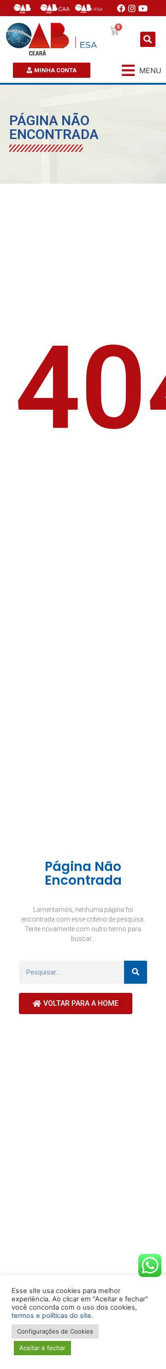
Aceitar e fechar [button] (42, 1348)
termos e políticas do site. (52, 1315)
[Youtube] (143, 8)
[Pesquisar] (135, 972)
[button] (147, 39)
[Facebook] (121, 8)
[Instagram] (132, 8)
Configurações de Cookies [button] (55, 1331)
